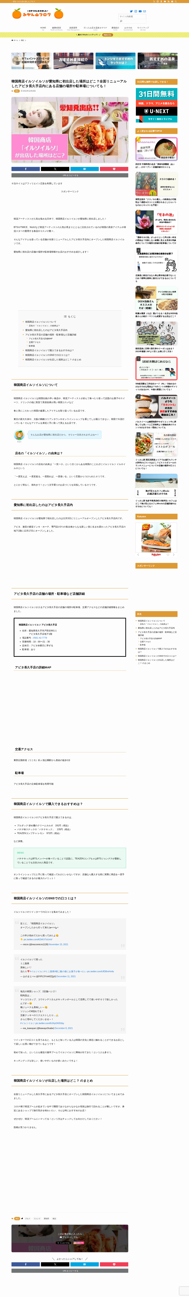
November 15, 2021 (58, 944)
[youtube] (165, 1)
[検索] (176, 1)
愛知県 (46, 1219)
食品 (54, 1219)
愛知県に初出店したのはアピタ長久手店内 (46, 330)
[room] (161, 1)
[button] (25, 169)
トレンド (37, 1219)
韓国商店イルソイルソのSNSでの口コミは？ (47, 355)
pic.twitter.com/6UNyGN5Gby (49, 1023)
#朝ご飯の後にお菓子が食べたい (70, 971)
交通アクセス (35, 342)
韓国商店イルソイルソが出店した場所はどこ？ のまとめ (53, 359)
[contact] (172, 1)
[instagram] (158, 1)
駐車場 (32, 346)
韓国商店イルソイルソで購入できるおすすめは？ (49, 350)
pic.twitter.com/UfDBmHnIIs (100, 971)
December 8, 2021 (64, 1028)
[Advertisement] (69, 200)
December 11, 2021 (66, 976)
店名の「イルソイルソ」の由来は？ (44, 326)
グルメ (27, 1219)
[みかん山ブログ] (38, 13)
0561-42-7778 (40, 638)
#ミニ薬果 (49, 971)
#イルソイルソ (37, 971)
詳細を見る (107, 35)
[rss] (168, 1)
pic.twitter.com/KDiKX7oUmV (38, 939)
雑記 (16, 91)
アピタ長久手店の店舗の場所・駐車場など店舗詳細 (50, 334)
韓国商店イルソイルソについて (40, 322)
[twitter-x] (154, 1)
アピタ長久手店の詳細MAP (40, 338)
